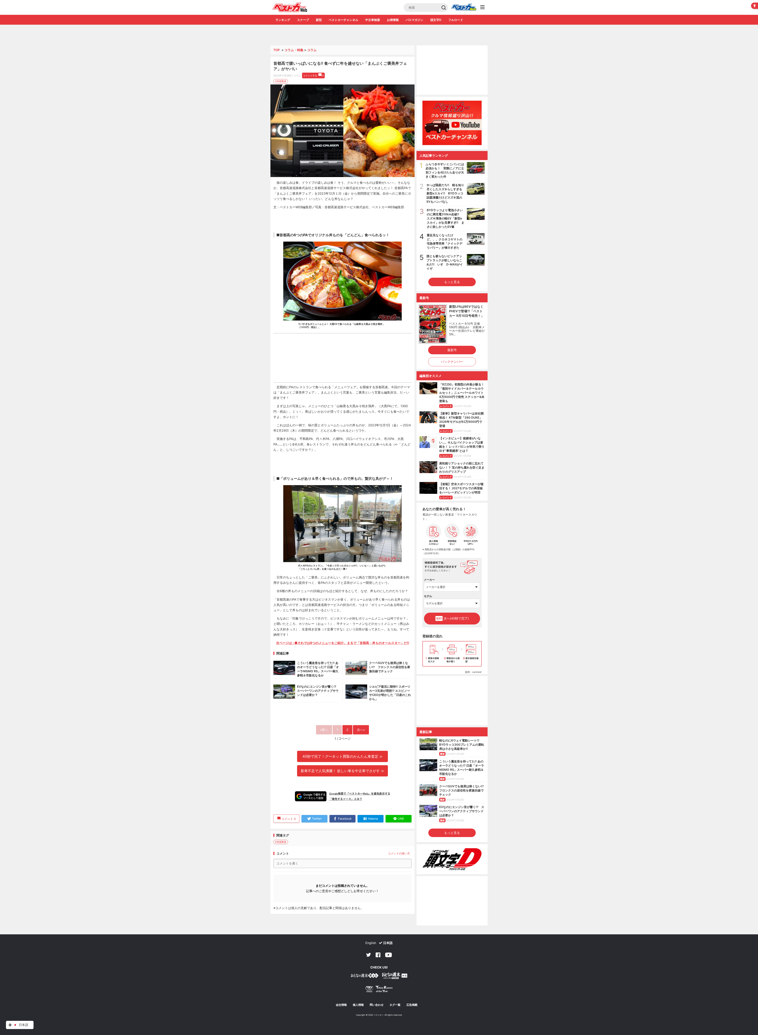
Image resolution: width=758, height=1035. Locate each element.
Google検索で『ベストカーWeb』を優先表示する (359, 793)
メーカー (429, 579)
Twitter (368, 955)
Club (463, 7)
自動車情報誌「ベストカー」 (289, 7)
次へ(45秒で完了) (452, 618)
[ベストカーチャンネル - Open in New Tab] (452, 123)
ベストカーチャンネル (343, 20)
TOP (276, 50)
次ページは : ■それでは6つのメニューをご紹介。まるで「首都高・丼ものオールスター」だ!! (342, 643)
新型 (319, 20)
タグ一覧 (395, 1004)
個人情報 (358, 1004)
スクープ (303, 20)
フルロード (455, 20)
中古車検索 (372, 20)
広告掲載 (411, 1004)
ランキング (282, 20)
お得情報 (393, 20)
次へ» (361, 730)
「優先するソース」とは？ (345, 799)
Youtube (388, 954)
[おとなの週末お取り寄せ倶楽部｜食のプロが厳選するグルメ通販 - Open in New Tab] (364, 976)
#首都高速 (280, 81)
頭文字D (435, 20)
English (370, 943)
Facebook (378, 954)
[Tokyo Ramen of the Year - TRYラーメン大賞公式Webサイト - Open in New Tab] (379, 990)
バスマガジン (414, 20)
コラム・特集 (293, 50)
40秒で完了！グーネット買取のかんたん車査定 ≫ (342, 756)
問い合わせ (377, 1004)
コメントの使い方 (399, 853)
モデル (428, 596)
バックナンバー (452, 362)
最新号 (452, 350)
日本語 (388, 943)
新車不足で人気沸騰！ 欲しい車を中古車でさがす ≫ (342, 771)
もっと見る (452, 282)
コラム (312, 50)
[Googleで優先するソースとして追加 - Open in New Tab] (310, 796)
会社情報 (341, 1004)
